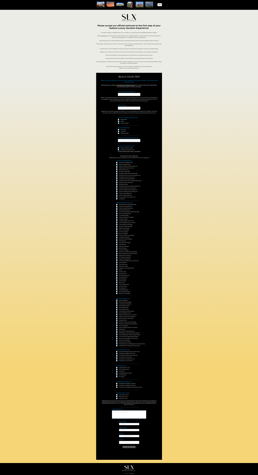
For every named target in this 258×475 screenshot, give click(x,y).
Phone (121, 439)
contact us (104, 35)
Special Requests (117, 409)
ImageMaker (132, 473)
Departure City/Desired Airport (128, 137)
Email (121, 433)
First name (122, 421)
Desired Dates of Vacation (126, 91)
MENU (159, 4)
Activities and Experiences (126, 85)
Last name (122, 427)
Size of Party (122, 105)
